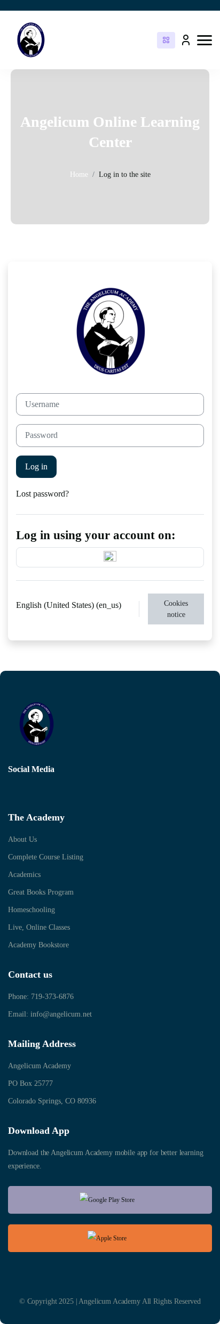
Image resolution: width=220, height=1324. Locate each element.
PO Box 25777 (30, 1083)
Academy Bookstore (38, 945)
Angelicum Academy (39, 1066)
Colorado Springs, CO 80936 (52, 1101)
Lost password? (42, 493)
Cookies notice (176, 609)
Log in (36, 466)
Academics (24, 875)
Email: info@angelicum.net (50, 1014)
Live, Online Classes (39, 927)
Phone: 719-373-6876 (41, 997)
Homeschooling (31, 910)
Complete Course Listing (45, 857)
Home (79, 174)
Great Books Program (41, 892)
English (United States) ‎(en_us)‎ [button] (69, 605)
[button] (204, 40)
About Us (22, 839)
